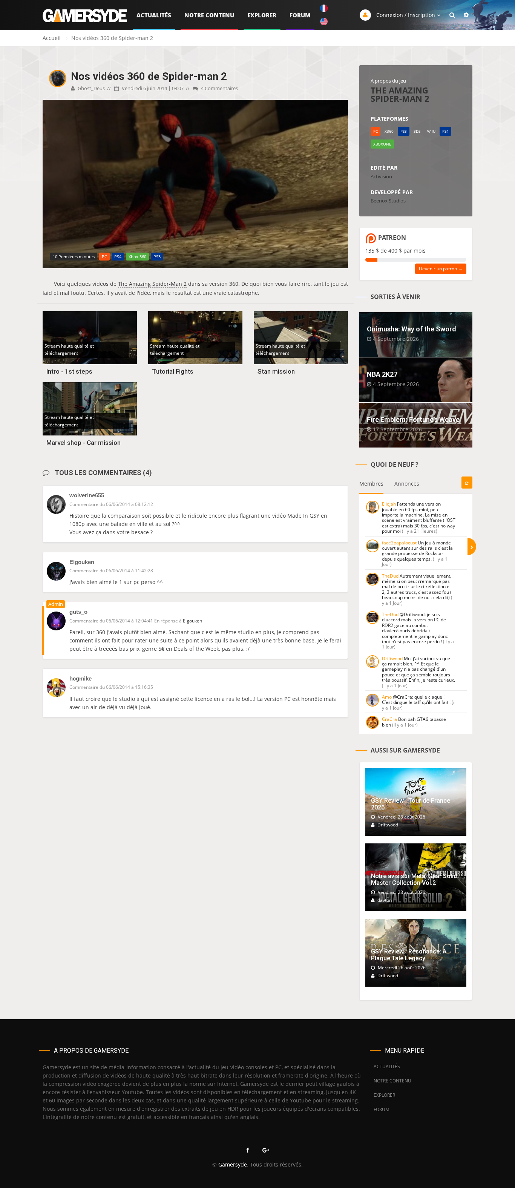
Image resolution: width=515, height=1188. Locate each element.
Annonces (406, 483)
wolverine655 (86, 495)
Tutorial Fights (172, 371)
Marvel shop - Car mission (83, 442)
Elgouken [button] (192, 621)
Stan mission (276, 371)
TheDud (390, 576)
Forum (300, 15)
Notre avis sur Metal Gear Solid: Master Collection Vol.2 (414, 879)
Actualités (153, 15)
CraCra (389, 719)
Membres (371, 483)
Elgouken (81, 562)
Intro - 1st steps (69, 371)
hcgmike (80, 678)
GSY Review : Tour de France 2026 (410, 804)
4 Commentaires (219, 88)
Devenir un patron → (441, 268)
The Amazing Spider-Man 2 (152, 283)
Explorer (261, 15)
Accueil (52, 37)
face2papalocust (399, 543)
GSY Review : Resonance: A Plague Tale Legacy (408, 955)
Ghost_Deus (91, 88)
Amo (387, 697)
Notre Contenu (209, 15)
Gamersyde (232, 1164)
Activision (381, 176)
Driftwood (392, 658)
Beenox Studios (388, 200)
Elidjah (389, 504)
